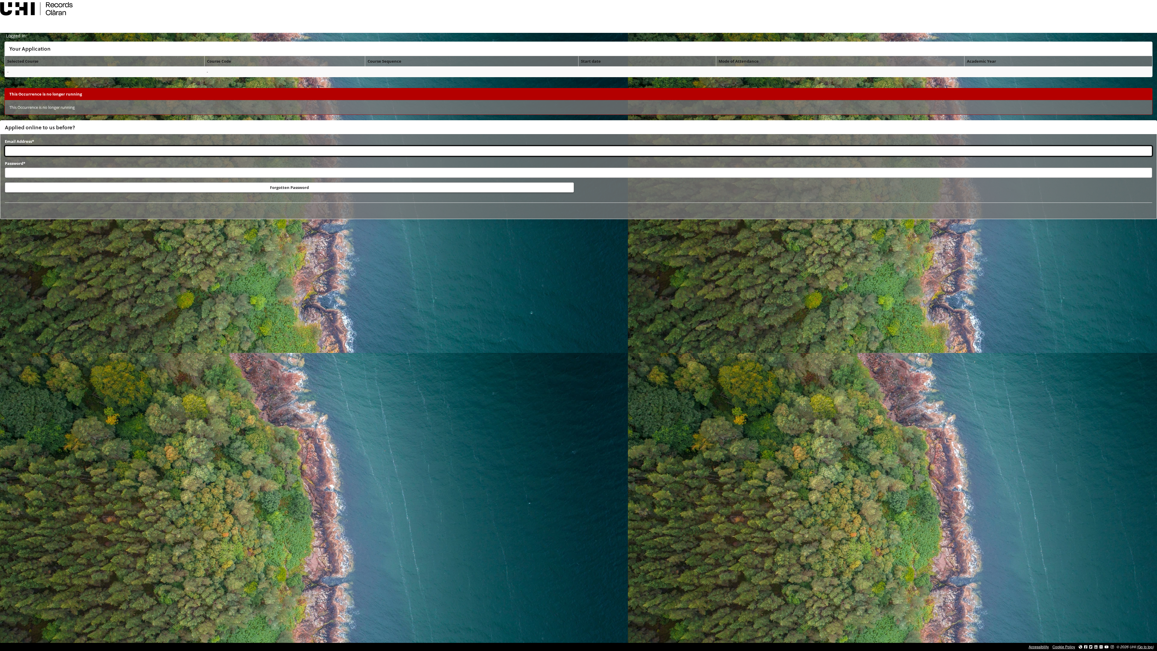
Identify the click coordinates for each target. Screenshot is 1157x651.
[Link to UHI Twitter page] (1091, 646)
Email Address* (19, 141)
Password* (15, 163)
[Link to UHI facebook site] (1085, 646)
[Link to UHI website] (1080, 646)
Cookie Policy (1063, 646)
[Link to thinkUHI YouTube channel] (1107, 646)
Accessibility (1039, 646)
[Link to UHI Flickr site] (1101, 646)
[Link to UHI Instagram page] (1112, 646)
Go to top (1145, 646)
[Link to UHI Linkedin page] (1096, 646)
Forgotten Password (289, 187)
